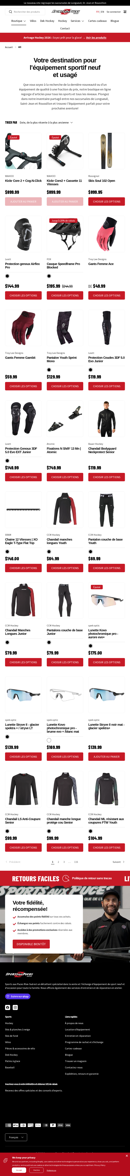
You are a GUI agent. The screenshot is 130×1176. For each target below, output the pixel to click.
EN (102, 11)
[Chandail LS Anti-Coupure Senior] (23, 789)
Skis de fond (11, 1035)
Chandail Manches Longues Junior (17, 631)
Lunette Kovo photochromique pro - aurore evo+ (103, 633)
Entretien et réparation (78, 1035)
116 (76, 861)
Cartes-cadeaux (97, 21)
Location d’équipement (77, 1029)
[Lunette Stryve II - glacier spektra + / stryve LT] (23, 695)
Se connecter (114, 11)
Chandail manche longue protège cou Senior (64, 820)
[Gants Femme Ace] (106, 234)
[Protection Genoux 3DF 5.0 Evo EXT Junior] (23, 419)
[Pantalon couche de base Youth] (106, 510)
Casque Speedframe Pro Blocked (63, 265)
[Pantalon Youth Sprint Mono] (65, 328)
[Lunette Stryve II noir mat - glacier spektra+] (106, 695)
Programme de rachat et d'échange (84, 1042)
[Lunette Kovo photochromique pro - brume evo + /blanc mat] (65, 695)
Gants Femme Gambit (20, 357)
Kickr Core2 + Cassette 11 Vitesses (64, 182)
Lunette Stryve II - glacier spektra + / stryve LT (22, 726)
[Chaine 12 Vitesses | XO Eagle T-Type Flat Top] (23, 510)
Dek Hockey (47, 21)
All (19, 47)
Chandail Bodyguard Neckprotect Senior (102, 450)
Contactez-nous (74, 1067)
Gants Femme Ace (101, 264)
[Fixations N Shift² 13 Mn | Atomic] (65, 419)
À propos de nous (74, 1023)
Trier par (11, 122)
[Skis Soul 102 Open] (106, 151)
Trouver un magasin (75, 1061)
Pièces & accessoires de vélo (20, 1048)
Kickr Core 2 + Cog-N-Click (23, 180)
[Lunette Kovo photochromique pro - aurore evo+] (106, 600)
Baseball (10, 1067)
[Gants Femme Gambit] (23, 328)
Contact (65, 28)
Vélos (33, 21)
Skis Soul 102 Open (101, 180)
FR (97, 11)
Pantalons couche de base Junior (65, 631)
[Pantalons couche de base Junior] (65, 600)
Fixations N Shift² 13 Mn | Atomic (64, 450)
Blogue (114, 21)
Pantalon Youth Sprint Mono (62, 359)
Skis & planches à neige (17, 1029)
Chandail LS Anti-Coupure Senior (22, 820)
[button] (125, 11)
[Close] (126, 1155)
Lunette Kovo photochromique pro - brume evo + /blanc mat (63, 728)
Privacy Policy (99, 1165)
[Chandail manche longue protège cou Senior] (65, 789)
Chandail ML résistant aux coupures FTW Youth (106, 820)
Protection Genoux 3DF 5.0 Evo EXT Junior (21, 450)
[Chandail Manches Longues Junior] (23, 600)
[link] (27, 862)
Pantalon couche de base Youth (105, 541)
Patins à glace (12, 1061)
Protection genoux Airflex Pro (22, 265)
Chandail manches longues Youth (59, 541)
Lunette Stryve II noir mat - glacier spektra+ (106, 726)
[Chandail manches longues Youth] (65, 510)
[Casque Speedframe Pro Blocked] (65, 234)
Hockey (62, 21)
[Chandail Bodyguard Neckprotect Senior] (106, 419)
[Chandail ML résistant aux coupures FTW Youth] (106, 789)
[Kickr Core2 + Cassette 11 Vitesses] (65, 151)
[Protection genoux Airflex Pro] (23, 234)
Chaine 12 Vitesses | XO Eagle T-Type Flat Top (21, 541)
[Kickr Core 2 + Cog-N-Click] (23, 151)
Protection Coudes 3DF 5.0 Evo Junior (106, 359)
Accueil (9, 47)
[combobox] (25, 11)
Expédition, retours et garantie (82, 1073)
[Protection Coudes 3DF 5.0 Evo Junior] (106, 328)
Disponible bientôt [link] (31, 944)
